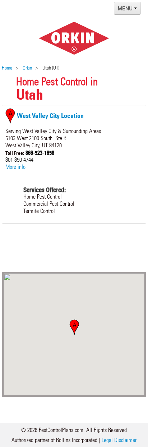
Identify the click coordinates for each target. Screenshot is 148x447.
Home (7, 68)
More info (15, 166)
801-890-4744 (19, 159)
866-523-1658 (40, 152)
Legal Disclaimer (119, 440)
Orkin (27, 68)
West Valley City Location (49, 116)
